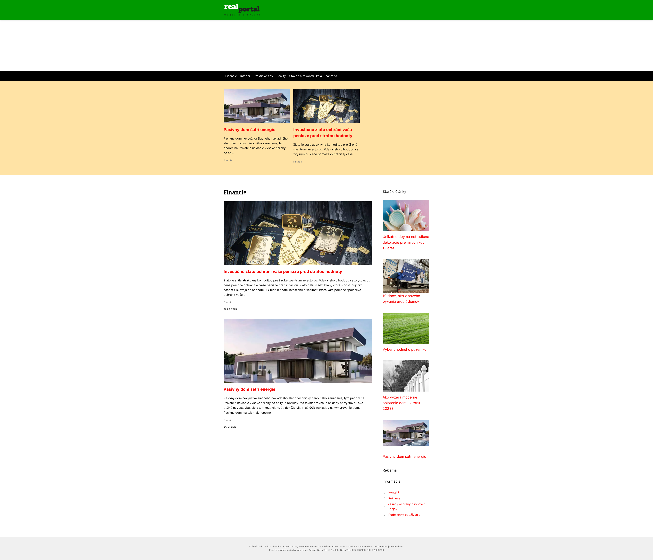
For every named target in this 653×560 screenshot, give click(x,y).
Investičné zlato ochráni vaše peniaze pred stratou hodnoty (283, 271)
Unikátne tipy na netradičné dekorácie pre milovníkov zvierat (406, 242)
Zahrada (331, 76)
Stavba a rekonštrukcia (305, 76)
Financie (231, 76)
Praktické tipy (263, 76)
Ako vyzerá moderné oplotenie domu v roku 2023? (401, 403)
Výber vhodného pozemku (404, 349)
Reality (281, 76)
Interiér (245, 76)
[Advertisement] (326, 45)
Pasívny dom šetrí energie (249, 129)
